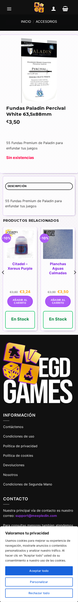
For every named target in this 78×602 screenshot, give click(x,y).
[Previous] (3, 280)
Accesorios (46, 21)
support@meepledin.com (36, 516)
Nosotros (10, 475)
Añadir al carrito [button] (20, 301)
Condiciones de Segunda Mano (27, 484)
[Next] (74, 280)
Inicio (26, 21)
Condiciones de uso (18, 436)
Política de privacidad (20, 446)
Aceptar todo (38, 570)
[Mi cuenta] (53, 8)
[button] (9, 8)
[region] (39, 564)
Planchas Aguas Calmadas (58, 268)
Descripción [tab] (17, 186)
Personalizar (39, 582)
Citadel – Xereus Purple (20, 266)
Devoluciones (13, 465)
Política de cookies (18, 455)
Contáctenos (13, 427)
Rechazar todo (39, 593)
